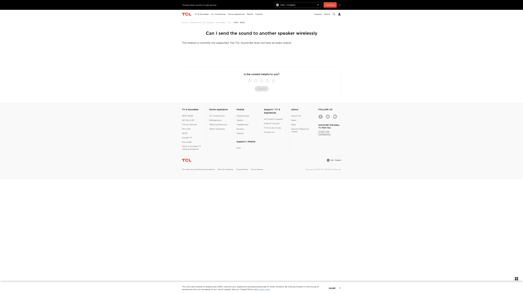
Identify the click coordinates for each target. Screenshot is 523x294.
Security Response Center (300, 130)
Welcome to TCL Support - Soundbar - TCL (210, 22)
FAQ (239, 148)
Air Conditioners (217, 116)
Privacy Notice (257, 169)
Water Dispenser (217, 129)
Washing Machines (218, 124)
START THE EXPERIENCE (324, 133)
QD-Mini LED (188, 120)
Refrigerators (215, 120)
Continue (330, 5)
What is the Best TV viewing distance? (191, 147)
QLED (185, 133)
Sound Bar (187, 142)
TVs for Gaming (189, 124)
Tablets (240, 120)
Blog (293, 124)
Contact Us (269, 132)
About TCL (296, 116)
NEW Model (187, 116)
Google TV (187, 137)
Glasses (240, 133)
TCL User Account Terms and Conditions (198, 169)
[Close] (340, 288)
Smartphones (243, 116)
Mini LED (186, 129)
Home (185, 22)
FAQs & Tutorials (272, 123)
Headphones (242, 124)
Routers (240, 129)
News (293, 120)
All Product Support (273, 119)
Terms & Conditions (225, 169)
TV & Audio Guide (272, 128)
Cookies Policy (242, 169)
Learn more (264, 289)
